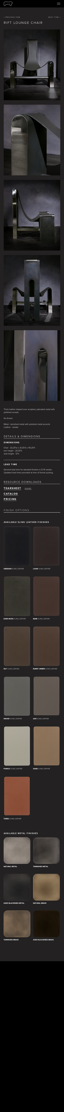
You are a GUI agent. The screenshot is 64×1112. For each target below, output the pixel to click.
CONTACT (31, 1079)
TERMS (20, 1079)
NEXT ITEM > (54, 17)
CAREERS (43, 1079)
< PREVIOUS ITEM (12, 17)
